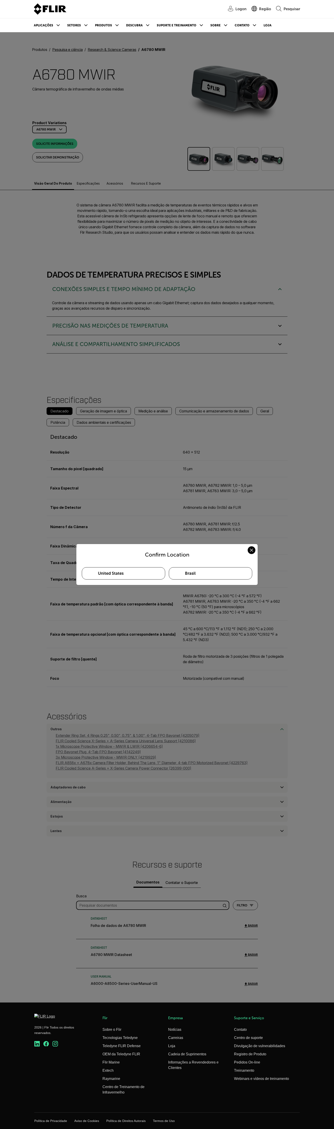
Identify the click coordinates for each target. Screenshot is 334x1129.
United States (111, 573)
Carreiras (175, 1038)
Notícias (174, 1029)
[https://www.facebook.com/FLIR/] (46, 1044)
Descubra (134, 25)
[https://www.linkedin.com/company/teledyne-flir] (37, 1044)
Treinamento (244, 1070)
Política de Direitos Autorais (126, 1121)
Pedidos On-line (247, 1062)
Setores (74, 25)
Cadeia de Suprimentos (187, 1054)
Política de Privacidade (50, 1121)
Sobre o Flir (111, 1029)
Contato (242, 25)
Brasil (190, 573)
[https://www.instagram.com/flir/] (55, 1044)
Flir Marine (111, 1062)
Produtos (103, 25)
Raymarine (111, 1079)
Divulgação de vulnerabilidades (259, 1046)
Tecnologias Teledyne (120, 1038)
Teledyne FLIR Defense (121, 1046)
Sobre (215, 25)
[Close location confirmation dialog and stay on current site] (251, 550)
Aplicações (43, 25)
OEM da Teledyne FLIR (121, 1054)
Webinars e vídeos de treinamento (261, 1079)
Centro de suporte (248, 1038)
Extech (108, 1070)
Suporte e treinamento (176, 25)
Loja (268, 25)
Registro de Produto (250, 1054)
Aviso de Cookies (86, 1121)
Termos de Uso (164, 1121)
